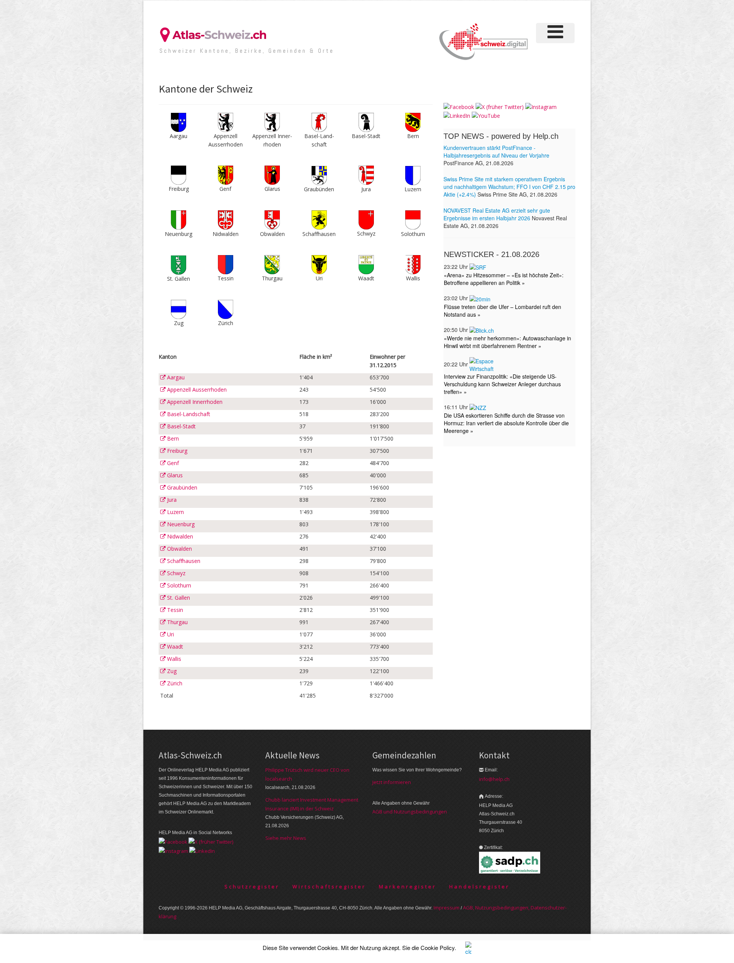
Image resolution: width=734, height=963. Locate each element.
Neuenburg (180, 524)
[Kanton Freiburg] (178, 174)
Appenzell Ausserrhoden (196, 389)
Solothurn (178, 585)
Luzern (175, 512)
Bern (172, 438)
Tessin (174, 609)
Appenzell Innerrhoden (194, 401)
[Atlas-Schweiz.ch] (216, 34)
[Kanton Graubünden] (319, 174)
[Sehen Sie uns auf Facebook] (458, 106)
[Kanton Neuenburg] (178, 219)
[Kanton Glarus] (272, 174)
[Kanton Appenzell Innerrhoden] (272, 121)
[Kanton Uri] (319, 264)
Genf (172, 463)
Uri (170, 634)
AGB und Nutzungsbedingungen (409, 811)
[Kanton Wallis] (413, 264)
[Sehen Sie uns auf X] (500, 106)
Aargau (175, 377)
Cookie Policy (438, 947)
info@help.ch (494, 779)
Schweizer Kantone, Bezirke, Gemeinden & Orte (246, 51)
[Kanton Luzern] (413, 174)
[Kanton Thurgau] (272, 264)
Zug (171, 671)
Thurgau (177, 622)
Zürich (174, 683)
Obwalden (179, 548)
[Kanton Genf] (225, 174)
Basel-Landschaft (188, 414)
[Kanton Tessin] (225, 264)
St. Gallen (178, 597)
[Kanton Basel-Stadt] (366, 121)
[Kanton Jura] (366, 174)
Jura (171, 499)
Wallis (173, 658)
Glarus (174, 475)
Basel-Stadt (181, 426)
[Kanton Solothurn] (413, 219)
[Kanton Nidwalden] (225, 219)
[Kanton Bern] (413, 121)
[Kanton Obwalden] (272, 219)
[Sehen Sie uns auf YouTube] (486, 115)
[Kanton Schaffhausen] (319, 219)
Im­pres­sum (447, 907)
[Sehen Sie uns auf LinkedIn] (456, 115)
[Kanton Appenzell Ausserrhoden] (225, 121)
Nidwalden (179, 536)
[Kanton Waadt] (366, 264)
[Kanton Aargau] (178, 121)
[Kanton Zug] (178, 308)
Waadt (174, 646)
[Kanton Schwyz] (366, 219)
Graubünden (181, 487)
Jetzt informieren (391, 782)
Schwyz (175, 573)
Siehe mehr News (285, 837)
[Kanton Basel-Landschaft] (319, 121)
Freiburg (176, 450)
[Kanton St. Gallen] (178, 264)
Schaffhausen (183, 560)
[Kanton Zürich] (225, 308)
